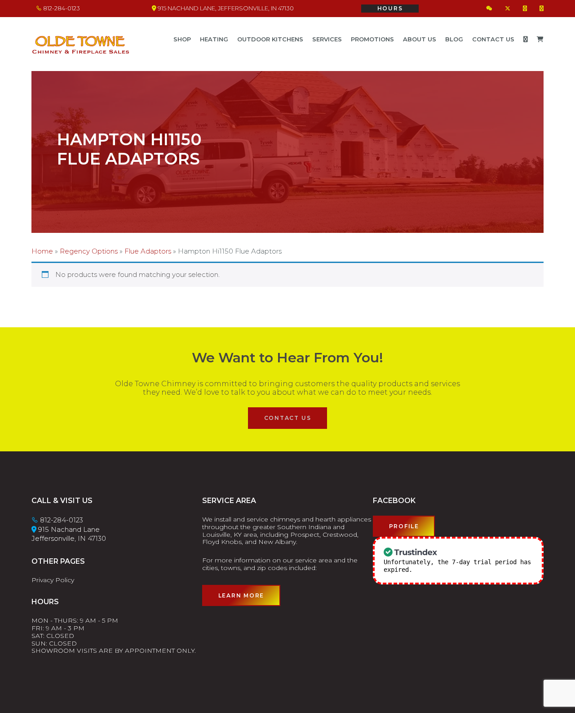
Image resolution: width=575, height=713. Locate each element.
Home (42, 251)
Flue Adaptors (147, 251)
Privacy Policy (52, 580)
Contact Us (287, 417)
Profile (404, 526)
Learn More (241, 595)
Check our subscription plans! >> (473, 569)
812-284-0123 (61, 8)
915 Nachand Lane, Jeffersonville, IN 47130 (225, 8)
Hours (390, 8)
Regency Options (89, 251)
